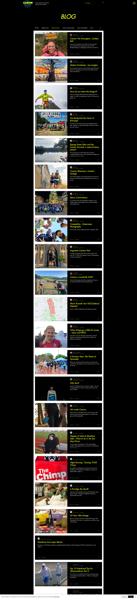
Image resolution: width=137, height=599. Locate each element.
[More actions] (99, 35)
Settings (124, 596)
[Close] (135, 597)
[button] (134, 3)
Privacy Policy (56, 596)
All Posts (37, 28)
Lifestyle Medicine (55, 28)
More (91, 28)
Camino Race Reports (82, 28)
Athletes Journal (45, 28)
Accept (130, 596)
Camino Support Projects (68, 28)
